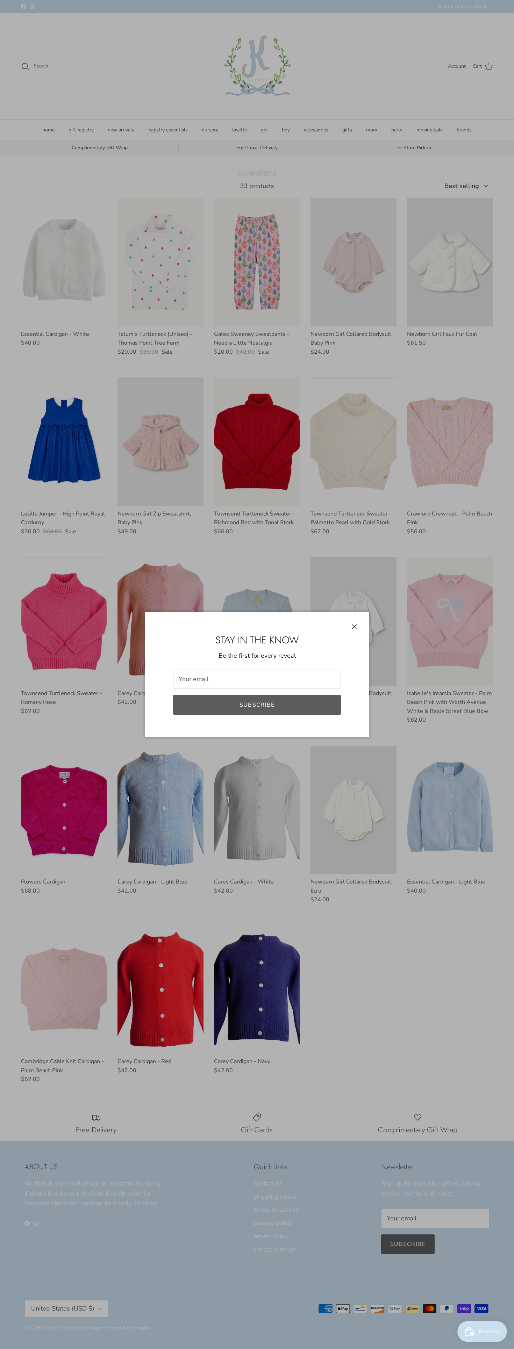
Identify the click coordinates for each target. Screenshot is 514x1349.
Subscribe (257, 705)
